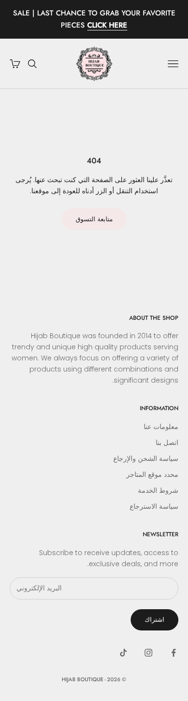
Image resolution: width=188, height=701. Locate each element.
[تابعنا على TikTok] (123, 653)
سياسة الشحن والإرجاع (145, 458)
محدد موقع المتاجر (152, 474)
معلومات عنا (161, 426)
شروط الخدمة (158, 490)
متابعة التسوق (94, 219)
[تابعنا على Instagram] (148, 653)
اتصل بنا (167, 442)
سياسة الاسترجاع (154, 506)
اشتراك (154, 619)
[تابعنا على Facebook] (173, 653)
